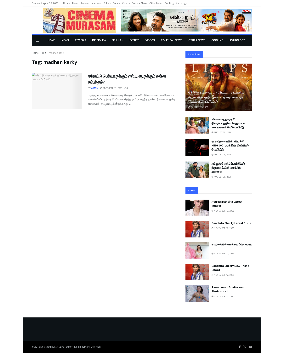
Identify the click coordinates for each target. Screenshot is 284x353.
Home (66, 3)
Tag (44, 52)
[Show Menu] (37, 40)
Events (116, 3)
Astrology (181, 3)
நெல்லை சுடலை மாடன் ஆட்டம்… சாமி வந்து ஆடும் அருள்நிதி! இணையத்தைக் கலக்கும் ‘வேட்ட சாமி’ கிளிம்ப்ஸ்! (216, 97)
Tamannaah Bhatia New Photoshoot (228, 289)
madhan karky (56, 52)
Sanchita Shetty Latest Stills (231, 223)
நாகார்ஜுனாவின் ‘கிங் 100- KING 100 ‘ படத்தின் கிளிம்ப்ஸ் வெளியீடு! (230, 145)
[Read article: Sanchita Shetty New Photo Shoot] (197, 272)
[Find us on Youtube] (250, 347)
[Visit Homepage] (74, 20)
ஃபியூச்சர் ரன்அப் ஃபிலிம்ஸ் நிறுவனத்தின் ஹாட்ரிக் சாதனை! (228, 168)
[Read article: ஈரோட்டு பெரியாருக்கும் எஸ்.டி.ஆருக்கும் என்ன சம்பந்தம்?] (57, 91)
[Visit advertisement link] (186, 20)
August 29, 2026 (199, 106)
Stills (106, 3)
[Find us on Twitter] (244, 347)
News (75, 3)
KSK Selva (59, 346)
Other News (155, 3)
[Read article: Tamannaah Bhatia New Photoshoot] (197, 293)
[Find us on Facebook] (240, 347)
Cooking (169, 3)
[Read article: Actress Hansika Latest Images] (197, 208)
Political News (139, 3)
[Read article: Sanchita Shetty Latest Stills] (197, 229)
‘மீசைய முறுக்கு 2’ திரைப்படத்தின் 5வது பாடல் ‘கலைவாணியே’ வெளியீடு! (228, 123)
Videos (126, 3)
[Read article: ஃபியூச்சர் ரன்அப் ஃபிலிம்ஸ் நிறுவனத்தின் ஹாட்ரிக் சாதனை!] (197, 170)
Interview (96, 3)
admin (94, 88)
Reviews (85, 3)
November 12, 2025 (223, 210)
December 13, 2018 (112, 88)
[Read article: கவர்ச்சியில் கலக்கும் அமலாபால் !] (197, 250)
